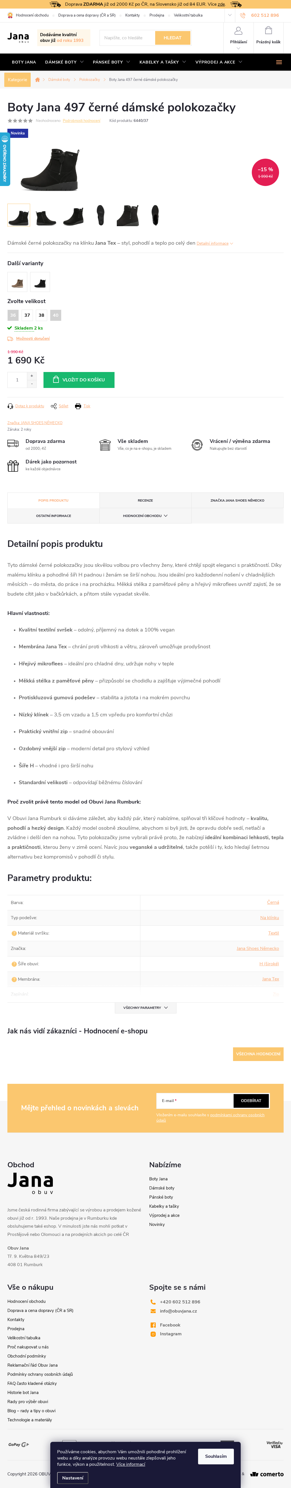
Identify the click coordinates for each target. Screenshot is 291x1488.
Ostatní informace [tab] (53, 516)
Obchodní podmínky (26, 1356)
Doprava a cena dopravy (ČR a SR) (87, 15)
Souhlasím (216, 1456)
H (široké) (269, 964)
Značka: (35, 423)
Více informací (130, 1464)
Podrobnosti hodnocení (81, 120)
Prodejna (156, 15)
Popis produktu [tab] (53, 500)
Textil (273, 933)
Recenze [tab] (145, 500)
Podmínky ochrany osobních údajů (40, 1374)
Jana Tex (270, 979)
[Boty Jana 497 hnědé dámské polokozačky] (17, 282)
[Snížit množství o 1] (31, 384)
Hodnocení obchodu (32, 15)
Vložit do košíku (84, 380)
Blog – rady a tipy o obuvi (31, 1411)
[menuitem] (24, 62)
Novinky (157, 1224)
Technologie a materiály (29, 1420)
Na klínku (269, 918)
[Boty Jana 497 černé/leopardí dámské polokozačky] (40, 282)
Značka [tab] (237, 500)
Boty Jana (158, 1179)
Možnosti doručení (33, 338)
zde (221, 4)
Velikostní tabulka (188, 15)
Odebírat (251, 1100)
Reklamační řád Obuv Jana (32, 1365)
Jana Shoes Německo (258, 948)
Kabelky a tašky (164, 1206)
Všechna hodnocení (258, 1054)
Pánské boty (161, 1197)
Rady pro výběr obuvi (27, 1402)
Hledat (173, 38)
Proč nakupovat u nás (28, 1347)
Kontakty (132, 15)
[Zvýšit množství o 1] (31, 376)
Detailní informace (212, 243)
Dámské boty (161, 1188)
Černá (273, 902)
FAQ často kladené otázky (32, 1383)
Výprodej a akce (164, 1215)
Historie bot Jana (23, 1392)
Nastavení (72, 1478)
